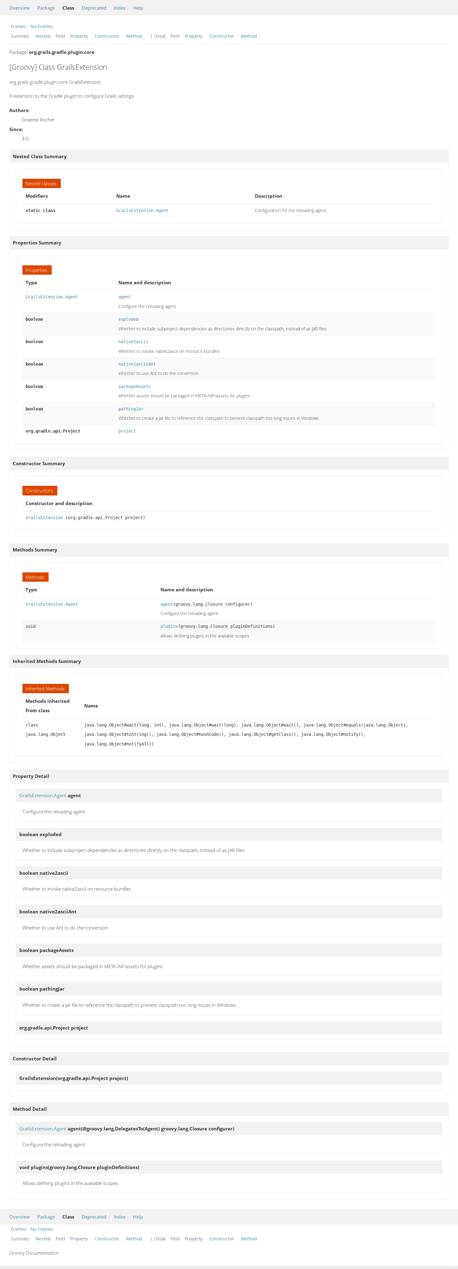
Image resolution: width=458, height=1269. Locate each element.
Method (134, 36)
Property (79, 36)
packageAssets (134, 386)
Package (46, 8)
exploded (128, 319)
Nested (43, 36)
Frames (18, 26)
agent (124, 296)
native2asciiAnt (137, 364)
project (127, 431)
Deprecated (94, 8)
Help (138, 8)
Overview (19, 8)
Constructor (107, 36)
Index (120, 8)
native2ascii (133, 341)
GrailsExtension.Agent (142, 210)
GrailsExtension (44, 517)
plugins (169, 626)
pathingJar (130, 408)
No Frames (42, 26)
